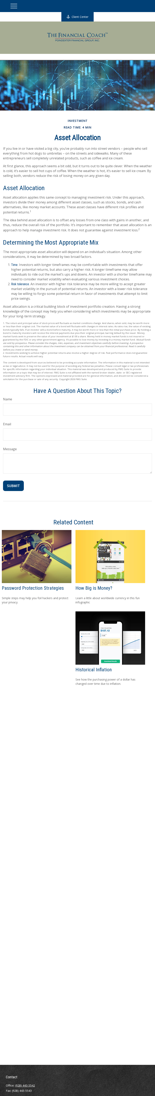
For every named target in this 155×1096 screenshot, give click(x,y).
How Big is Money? (93, 588)
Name (7, 399)
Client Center (80, 17)
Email (7, 424)
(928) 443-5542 (25, 1085)
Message (10, 449)
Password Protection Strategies (33, 588)
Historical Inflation (93, 670)
